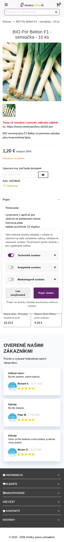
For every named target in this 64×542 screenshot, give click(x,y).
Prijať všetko (46, 292)
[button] (32, 200)
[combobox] (29, 12)
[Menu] (6, 4)
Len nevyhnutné (18, 293)
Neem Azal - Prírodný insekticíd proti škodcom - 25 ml (16, 318)
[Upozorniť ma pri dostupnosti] (43, 175)
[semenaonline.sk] (32, 4)
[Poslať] (56, 12)
